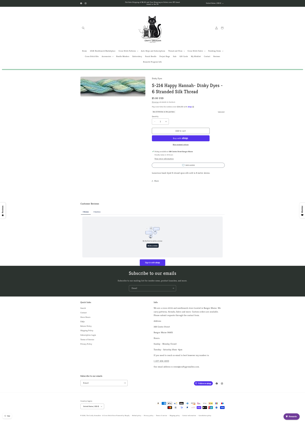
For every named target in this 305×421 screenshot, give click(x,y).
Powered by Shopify (123, 415)
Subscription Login (88, 335)
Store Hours (85, 317)
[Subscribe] (173, 288)
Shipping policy (175, 415)
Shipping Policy (86, 330)
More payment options (181, 144)
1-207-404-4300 (161, 361)
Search (83, 308)
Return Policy (86, 326)
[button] (83, 28)
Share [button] (156, 181)
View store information (164, 159)
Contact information (189, 415)
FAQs (82, 321)
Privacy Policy (86, 344)
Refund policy (136, 415)
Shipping (155, 102)
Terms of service (161, 415)
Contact (83, 312)
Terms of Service (87, 339)
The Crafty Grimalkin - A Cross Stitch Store (101, 415)
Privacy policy (148, 415)
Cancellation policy (205, 415)
